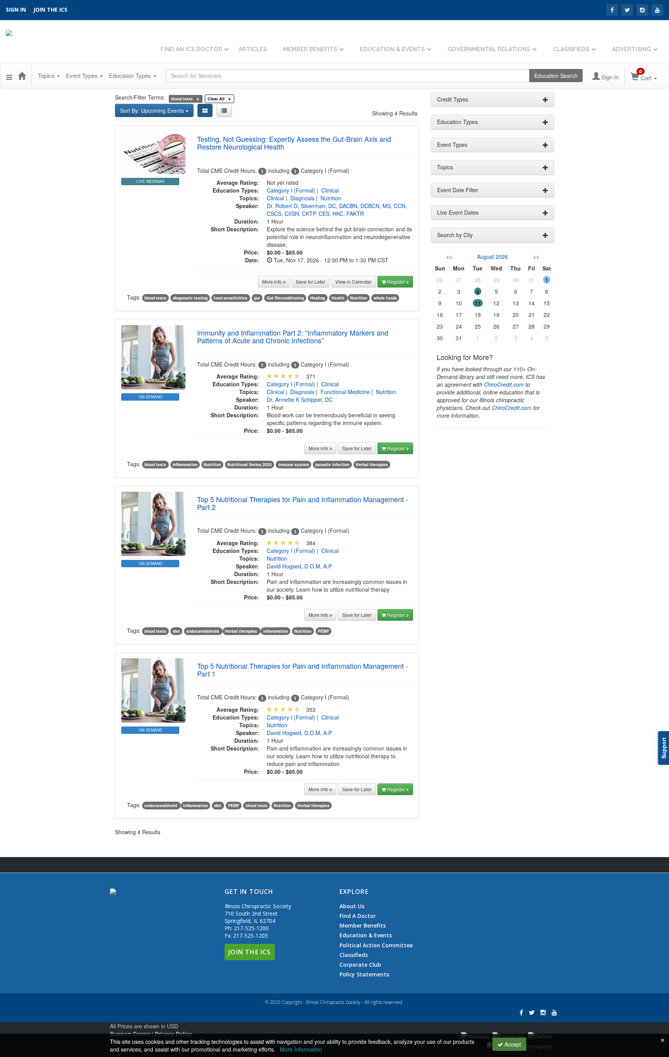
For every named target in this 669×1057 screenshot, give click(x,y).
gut (257, 298)
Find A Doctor (358, 915)
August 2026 (492, 256)
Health (338, 298)
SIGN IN (16, 9)
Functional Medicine (345, 392)
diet (176, 631)
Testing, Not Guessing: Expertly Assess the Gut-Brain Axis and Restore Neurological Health (294, 142)
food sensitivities (230, 298)
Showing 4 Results (394, 113)
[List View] (224, 110)
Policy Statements (364, 974)
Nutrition (331, 198)
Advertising (631, 49)
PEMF (323, 631)
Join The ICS (249, 952)
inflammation (185, 464)
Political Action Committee (376, 945)
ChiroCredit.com (504, 384)
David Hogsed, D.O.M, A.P (299, 566)
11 (478, 303)
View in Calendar (353, 281)
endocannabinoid (203, 631)
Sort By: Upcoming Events (152, 110)
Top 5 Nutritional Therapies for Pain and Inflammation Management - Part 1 (302, 669)
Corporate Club (360, 964)
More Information (301, 1049)
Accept (512, 1044)
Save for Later (310, 281)
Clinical (330, 190)
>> (536, 256)
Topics (47, 75)
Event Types (82, 75)
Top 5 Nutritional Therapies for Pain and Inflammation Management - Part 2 (302, 503)
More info (272, 281)
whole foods (385, 298)
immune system (293, 464)
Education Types (131, 75)
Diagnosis (302, 198)
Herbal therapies (372, 464)
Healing (317, 298)
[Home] (21, 75)
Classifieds (571, 49)
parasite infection (332, 464)
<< (449, 256)
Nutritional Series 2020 (249, 464)
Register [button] (396, 281)
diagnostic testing (190, 298)
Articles (252, 49)
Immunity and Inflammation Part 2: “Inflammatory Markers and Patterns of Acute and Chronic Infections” (292, 336)
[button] (9, 75)
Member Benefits (310, 49)
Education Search (556, 75)
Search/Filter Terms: (140, 97)
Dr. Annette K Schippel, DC (300, 399)
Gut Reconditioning (285, 298)
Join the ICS (50, 9)
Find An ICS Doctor (191, 49)
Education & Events (392, 49)
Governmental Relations (489, 49)
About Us (352, 906)
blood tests (155, 298)
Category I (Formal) (291, 190)
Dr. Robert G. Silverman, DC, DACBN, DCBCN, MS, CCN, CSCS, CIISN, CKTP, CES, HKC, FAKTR (337, 209)
